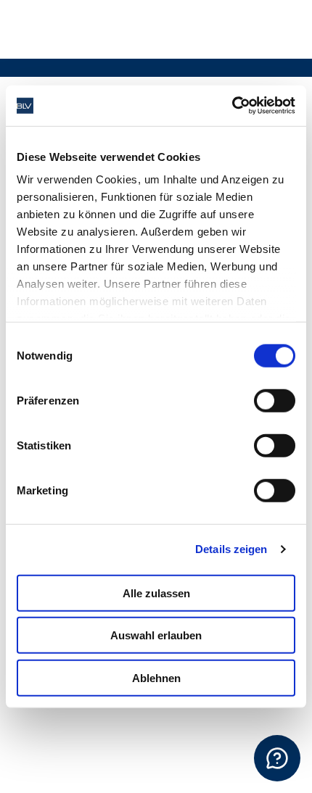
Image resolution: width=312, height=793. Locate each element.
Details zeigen (231, 549)
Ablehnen (156, 677)
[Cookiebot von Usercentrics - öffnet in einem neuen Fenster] (231, 105)
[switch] (274, 400)
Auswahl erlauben (156, 635)
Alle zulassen (156, 592)
